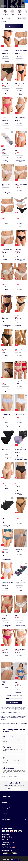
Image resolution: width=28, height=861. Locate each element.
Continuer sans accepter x (7, 418)
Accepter (14, 437)
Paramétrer (14, 441)
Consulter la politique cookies (6, 434)
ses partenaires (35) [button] (7, 424)
